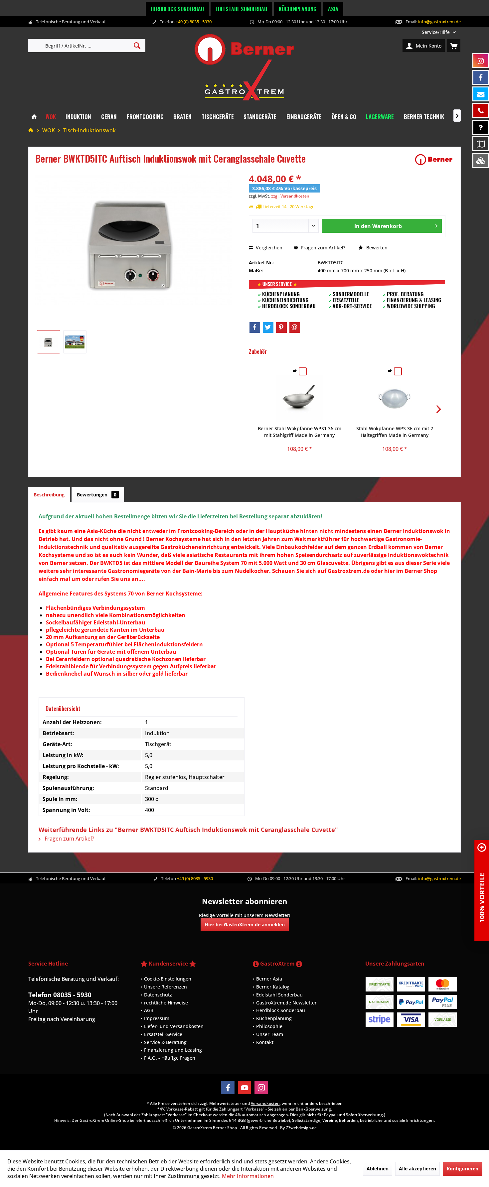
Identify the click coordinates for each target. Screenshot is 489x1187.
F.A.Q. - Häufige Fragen (169, 1058)
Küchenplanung (297, 9)
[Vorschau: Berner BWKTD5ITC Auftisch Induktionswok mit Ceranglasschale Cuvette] (48, 341)
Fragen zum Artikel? (322, 247)
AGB (148, 1010)
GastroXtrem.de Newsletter (286, 1002)
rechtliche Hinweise (166, 1002)
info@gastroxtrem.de (439, 22)
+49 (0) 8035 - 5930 (194, 22)
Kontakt (264, 1042)
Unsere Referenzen (165, 987)
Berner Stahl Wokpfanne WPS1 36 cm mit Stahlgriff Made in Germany (299, 431)
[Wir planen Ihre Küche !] (480, 143)
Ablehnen (378, 1168)
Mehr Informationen (248, 1176)
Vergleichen (268, 247)
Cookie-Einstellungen (167, 979)
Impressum (156, 1018)
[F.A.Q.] (480, 127)
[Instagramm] (480, 60)
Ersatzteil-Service (163, 1034)
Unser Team (269, 1034)
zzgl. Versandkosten (290, 196)
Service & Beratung (165, 1042)
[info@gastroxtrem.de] (480, 93)
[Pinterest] (281, 327)
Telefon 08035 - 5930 (59, 994)
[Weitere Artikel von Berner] (434, 160)
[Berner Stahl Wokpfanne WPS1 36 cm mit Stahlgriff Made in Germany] (299, 398)
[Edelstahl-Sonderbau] (480, 160)
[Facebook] (254, 327)
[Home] (34, 117)
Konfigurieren (462, 1168)
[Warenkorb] (454, 45)
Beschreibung (49, 494)
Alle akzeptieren (417, 1168)
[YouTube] (244, 1087)
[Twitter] (268, 327)
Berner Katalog (272, 987)
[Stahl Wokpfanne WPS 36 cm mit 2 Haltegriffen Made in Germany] (394, 398)
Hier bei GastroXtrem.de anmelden (245, 924)
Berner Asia (269, 979)
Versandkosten (265, 1103)
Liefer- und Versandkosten (174, 1026)
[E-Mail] (294, 327)
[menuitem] (439, 32)
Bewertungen (96, 494)
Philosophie (269, 1026)
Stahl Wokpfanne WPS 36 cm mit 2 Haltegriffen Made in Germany (394, 431)
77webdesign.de (301, 1127)
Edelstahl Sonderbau (241, 9)
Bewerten (376, 247)
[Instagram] (261, 1087)
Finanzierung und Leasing (173, 1050)
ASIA (333, 9)
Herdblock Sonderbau (177, 9)
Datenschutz (158, 994)
